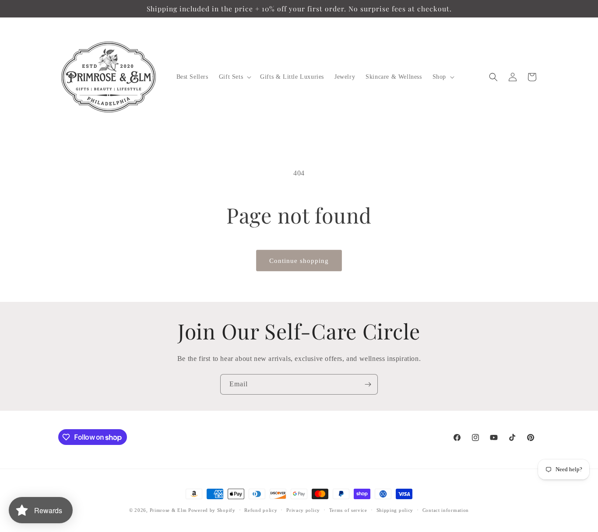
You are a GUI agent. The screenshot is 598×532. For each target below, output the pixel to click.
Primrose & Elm (168, 510)
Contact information (445, 510)
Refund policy (260, 510)
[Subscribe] (367, 384)
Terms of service (348, 510)
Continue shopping (299, 260)
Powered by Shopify (212, 510)
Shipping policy (395, 510)
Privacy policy (303, 510)
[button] (234, 77)
